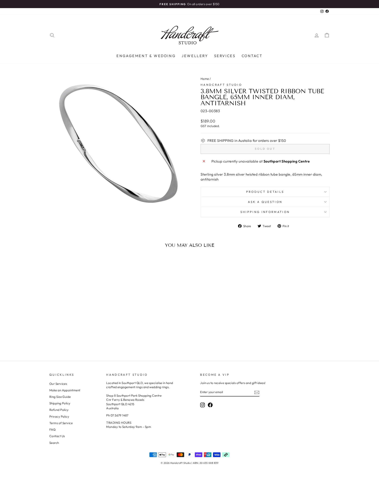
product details (265, 192)
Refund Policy (59, 410)
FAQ (52, 429)
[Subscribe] (256, 392)
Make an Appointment (64, 390)
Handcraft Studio (221, 85)
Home (205, 79)
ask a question (265, 202)
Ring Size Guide (60, 397)
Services (225, 56)
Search (54, 443)
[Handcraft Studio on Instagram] (202, 404)
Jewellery (195, 56)
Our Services (58, 384)
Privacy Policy (59, 416)
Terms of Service (61, 423)
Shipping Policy (59, 403)
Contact (252, 56)
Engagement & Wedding (146, 56)
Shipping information (265, 212)
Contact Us (57, 436)
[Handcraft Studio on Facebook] (210, 404)
